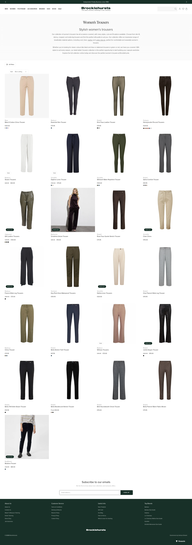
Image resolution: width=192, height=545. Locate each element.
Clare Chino (147, 236)
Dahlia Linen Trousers (104, 293)
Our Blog (100, 513)
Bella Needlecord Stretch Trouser (62, 407)
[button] (186, 9)
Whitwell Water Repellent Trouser (108, 179)
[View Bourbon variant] (143, 128)
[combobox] (168, 9)
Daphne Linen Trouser (58, 179)
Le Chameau (148, 515)
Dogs (54, 9)
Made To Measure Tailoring (12, 513)
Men (6, 9)
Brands (42, 9)
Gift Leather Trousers (12, 236)
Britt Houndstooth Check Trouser (108, 407)
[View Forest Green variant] (97, 185)
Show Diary (8, 518)
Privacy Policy (55, 515)
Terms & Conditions (56, 507)
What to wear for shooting (105, 518)
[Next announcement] (186, 2)
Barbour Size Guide (150, 510)
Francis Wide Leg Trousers (14, 293)
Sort (11, 72)
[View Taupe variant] (146, 185)
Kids (48, 9)
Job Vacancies (9, 521)
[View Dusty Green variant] (146, 128)
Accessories (32, 9)
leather (90, 40)
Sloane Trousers (10, 179)
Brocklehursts (13, 535)
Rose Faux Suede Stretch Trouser (108, 236)
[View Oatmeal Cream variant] (52, 185)
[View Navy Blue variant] (51, 128)
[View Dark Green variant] (99, 128)
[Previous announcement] (5, 2)
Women (13, 9)
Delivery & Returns (56, 510)
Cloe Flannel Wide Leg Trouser (154, 293)
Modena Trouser (10, 463)
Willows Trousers (103, 350)
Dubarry (147, 513)
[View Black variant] (97, 128)
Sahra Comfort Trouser (151, 179)
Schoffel (147, 521)
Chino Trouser (10, 350)
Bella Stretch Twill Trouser (60, 350)
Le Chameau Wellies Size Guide (153, 518)
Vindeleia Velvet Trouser (59, 236)
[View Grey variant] (143, 185)
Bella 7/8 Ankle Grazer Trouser (15, 407)
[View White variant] (52, 128)
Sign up (126, 492)
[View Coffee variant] (8, 242)
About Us (7, 507)
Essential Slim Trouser (58, 122)
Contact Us (8, 510)
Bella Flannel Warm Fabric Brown (154, 407)
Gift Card (100, 510)
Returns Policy (55, 513)
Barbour (147, 507)
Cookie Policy (55, 518)
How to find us (102, 515)
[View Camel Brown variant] (145, 128)
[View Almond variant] (5, 128)
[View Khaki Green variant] (5, 242)
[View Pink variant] (8, 128)
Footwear (22, 9)
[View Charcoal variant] (145, 185)
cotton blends (100, 40)
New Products (102, 507)
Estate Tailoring (9, 515)
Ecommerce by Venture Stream (178, 535)
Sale (59, 9)
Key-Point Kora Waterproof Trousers (63, 293)
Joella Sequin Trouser (150, 350)
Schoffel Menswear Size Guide (153, 524)
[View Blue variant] (6, 128)
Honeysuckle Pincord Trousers (153, 122)
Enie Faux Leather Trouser (106, 122)
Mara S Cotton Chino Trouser (15, 122)
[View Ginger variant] (148, 128)
